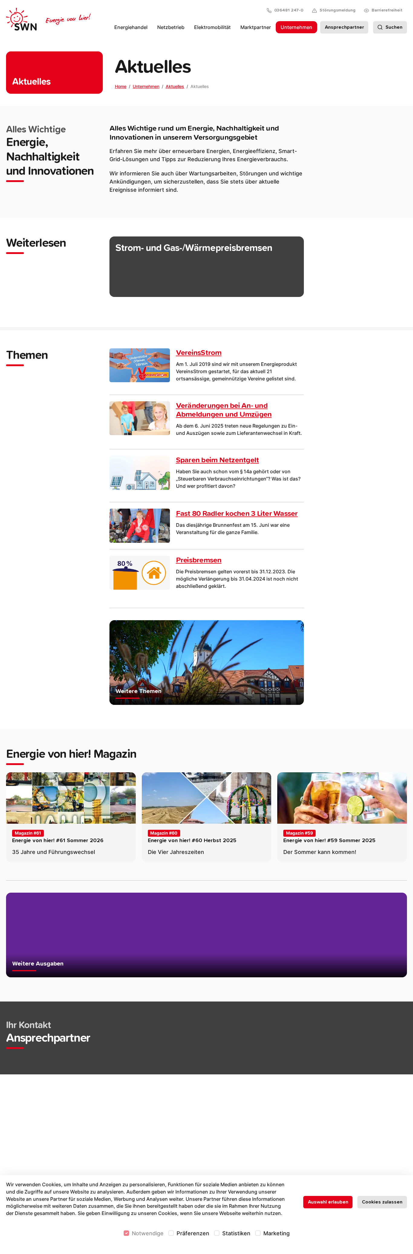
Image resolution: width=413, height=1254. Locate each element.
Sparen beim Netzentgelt (217, 460)
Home (120, 86)
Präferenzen (193, 1233)
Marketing (276, 1233)
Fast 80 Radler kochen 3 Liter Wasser (237, 513)
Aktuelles (175, 86)
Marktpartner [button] (255, 27)
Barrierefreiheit (387, 10)
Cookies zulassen (382, 1202)
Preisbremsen (199, 560)
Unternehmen (146, 86)
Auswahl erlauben (328, 1202)
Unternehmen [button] (296, 27)
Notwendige (148, 1233)
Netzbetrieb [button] (170, 27)
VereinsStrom (199, 353)
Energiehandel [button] (131, 27)
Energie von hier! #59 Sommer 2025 (329, 840)
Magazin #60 (163, 833)
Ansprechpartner (344, 27)
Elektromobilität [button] (212, 27)
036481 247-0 (288, 10)
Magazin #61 (28, 833)
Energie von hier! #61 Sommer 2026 (57, 840)
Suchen (393, 27)
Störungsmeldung (338, 10)
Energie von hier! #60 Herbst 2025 (192, 840)
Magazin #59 (299, 833)
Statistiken (236, 1233)
